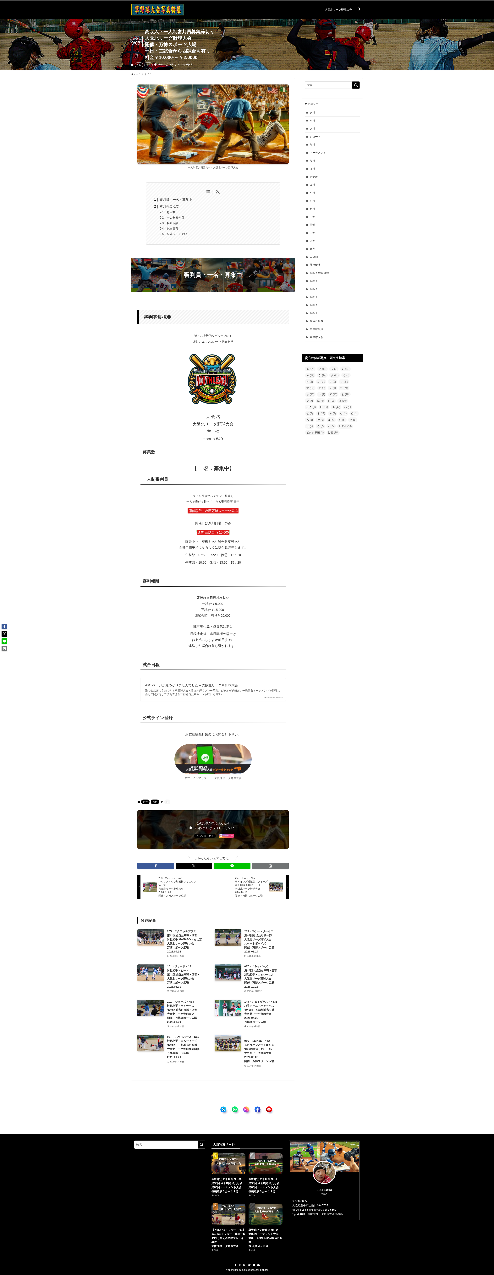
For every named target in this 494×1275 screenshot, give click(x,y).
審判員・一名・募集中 (175, 200)
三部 (312, 224)
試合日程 (172, 228)
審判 (148, 65)
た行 (312, 144)
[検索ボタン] (358, 10)
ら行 (312, 200)
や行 (312, 192)
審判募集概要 (169, 206)
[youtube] (254, 1265)
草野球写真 (316, 329)
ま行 (312, 184)
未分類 (314, 256)
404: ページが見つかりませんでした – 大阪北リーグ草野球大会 (191, 685)
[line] (249, 1265)
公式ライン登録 (177, 234)
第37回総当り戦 (319, 272)
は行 (312, 168)
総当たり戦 (316, 321)
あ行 (312, 112)
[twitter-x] (240, 1265)
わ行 (312, 208)
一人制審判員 (175, 217)
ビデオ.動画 (315, 432)
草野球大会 (316, 337)
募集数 (171, 212)
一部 (312, 216)
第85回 (314, 297)
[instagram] (244, 1265)
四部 (312, 240)
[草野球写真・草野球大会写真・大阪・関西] (157, 9)
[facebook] (235, 1265)
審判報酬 (172, 223)
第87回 (314, 313)
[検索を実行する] (356, 85)
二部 (312, 232)
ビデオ (314, 176)
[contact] (258, 1265)
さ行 (139, 65)
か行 (312, 120)
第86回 (314, 305)
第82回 (314, 288)
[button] (155, 866)
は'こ (311, 407)
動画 (333, 432)
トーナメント (318, 152)
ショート (315, 136)
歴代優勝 (315, 264)
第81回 (314, 281)
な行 (312, 160)
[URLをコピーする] (270, 866)
